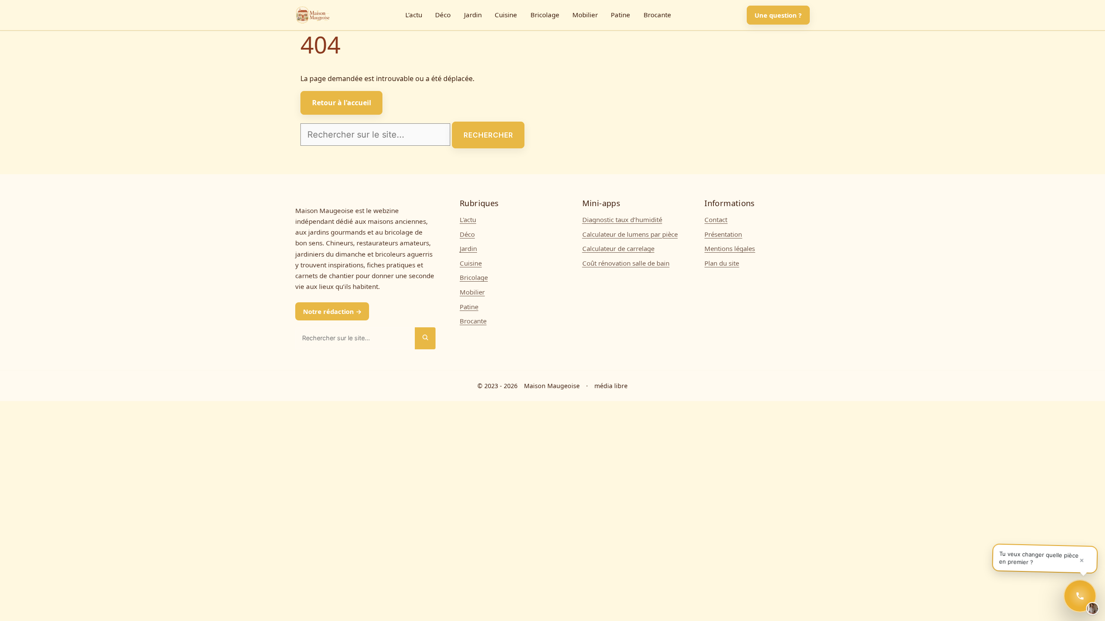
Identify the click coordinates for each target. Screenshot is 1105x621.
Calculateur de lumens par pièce (630, 234)
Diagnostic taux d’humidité (622, 219)
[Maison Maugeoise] (312, 15)
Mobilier (585, 15)
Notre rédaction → (332, 311)
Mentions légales (729, 248)
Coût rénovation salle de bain (625, 263)
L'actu (468, 219)
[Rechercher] (425, 338)
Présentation (723, 234)
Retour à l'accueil (341, 102)
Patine (620, 15)
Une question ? (778, 15)
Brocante (657, 15)
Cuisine (506, 15)
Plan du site (721, 263)
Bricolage (544, 15)
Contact (715, 219)
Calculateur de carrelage (618, 248)
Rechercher (488, 135)
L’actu (413, 15)
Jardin (473, 15)
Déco (443, 15)
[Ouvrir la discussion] (1080, 596)
